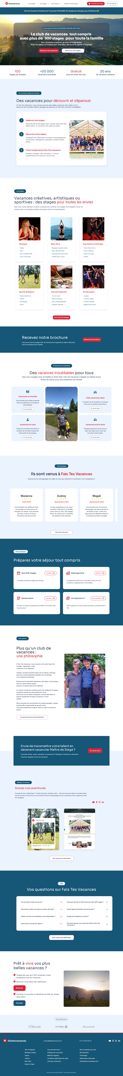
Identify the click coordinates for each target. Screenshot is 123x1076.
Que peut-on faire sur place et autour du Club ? (41, 909)
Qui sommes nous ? (54, 1050)
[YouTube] (93, 802)
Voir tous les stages (61, 317)
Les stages (43, 3)
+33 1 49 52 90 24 (85, 1041)
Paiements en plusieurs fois (89, 1061)
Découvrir (49, 598)
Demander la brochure (97, 3)
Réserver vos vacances (49, 51)
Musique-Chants (30, 1052)
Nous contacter (96, 598)
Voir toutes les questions (61, 937)
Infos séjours (55, 3)
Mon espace (112, 3)
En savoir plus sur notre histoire (32, 717)
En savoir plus (27, 409)
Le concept (31, 3)
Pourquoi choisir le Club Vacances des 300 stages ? (87, 902)
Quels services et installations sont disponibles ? (41, 916)
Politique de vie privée (55, 1052)
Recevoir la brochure (92, 339)
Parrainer (19, 1003)
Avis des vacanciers (54, 1061)
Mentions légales (53, 1055)
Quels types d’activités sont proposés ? (87, 909)
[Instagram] (99, 802)
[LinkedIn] (103, 802)
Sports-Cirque (29, 1064)
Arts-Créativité (30, 1050)
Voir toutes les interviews (61, 858)
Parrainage (83, 1055)
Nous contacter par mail (88, 1050)
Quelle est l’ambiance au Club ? (87, 916)
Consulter (49, 573)
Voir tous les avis (61, 532)
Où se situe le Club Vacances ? (41, 902)
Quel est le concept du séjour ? (41, 923)
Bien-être (28, 1061)
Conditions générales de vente (57, 1058)
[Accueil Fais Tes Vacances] (12, 3)
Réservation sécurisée (87, 1058)
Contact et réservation (71, 3)
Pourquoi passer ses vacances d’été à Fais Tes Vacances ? (87, 924)
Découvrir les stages (73, 51)
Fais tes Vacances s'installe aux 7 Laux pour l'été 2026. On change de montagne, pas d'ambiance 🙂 (61, 11)
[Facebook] (96, 802)
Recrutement (84, 1052)
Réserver (98, 573)
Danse (27, 1055)
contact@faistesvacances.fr (52, 1041)
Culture (27, 1058)
